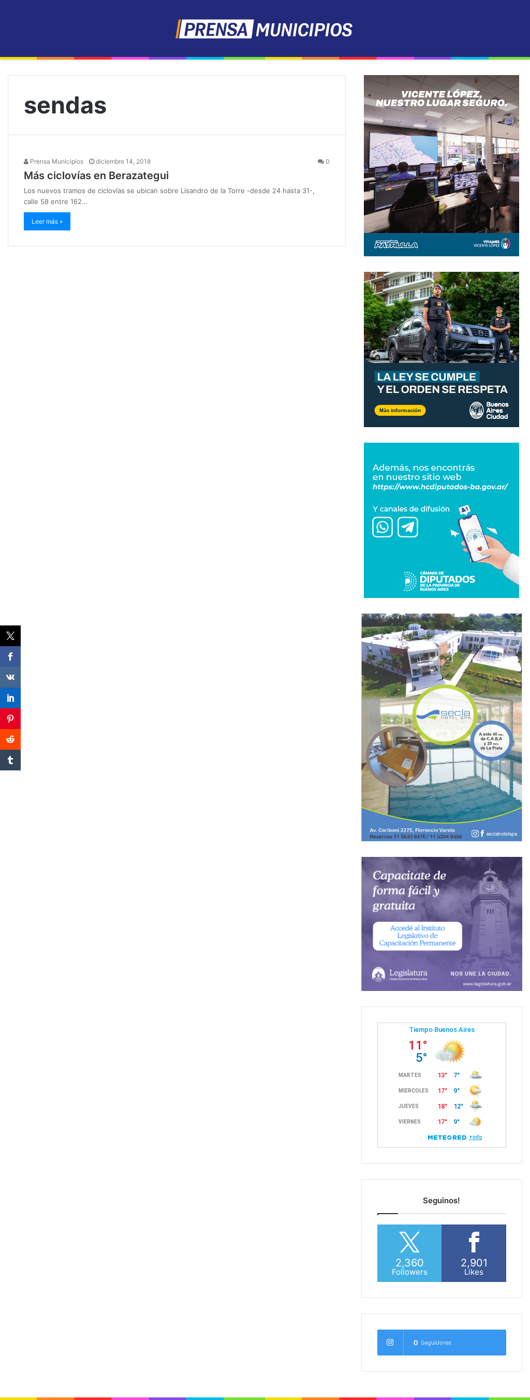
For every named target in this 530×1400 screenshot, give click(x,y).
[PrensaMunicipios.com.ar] (265, 28)
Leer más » (47, 221)
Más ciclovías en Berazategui (96, 175)
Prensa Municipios (55, 161)
